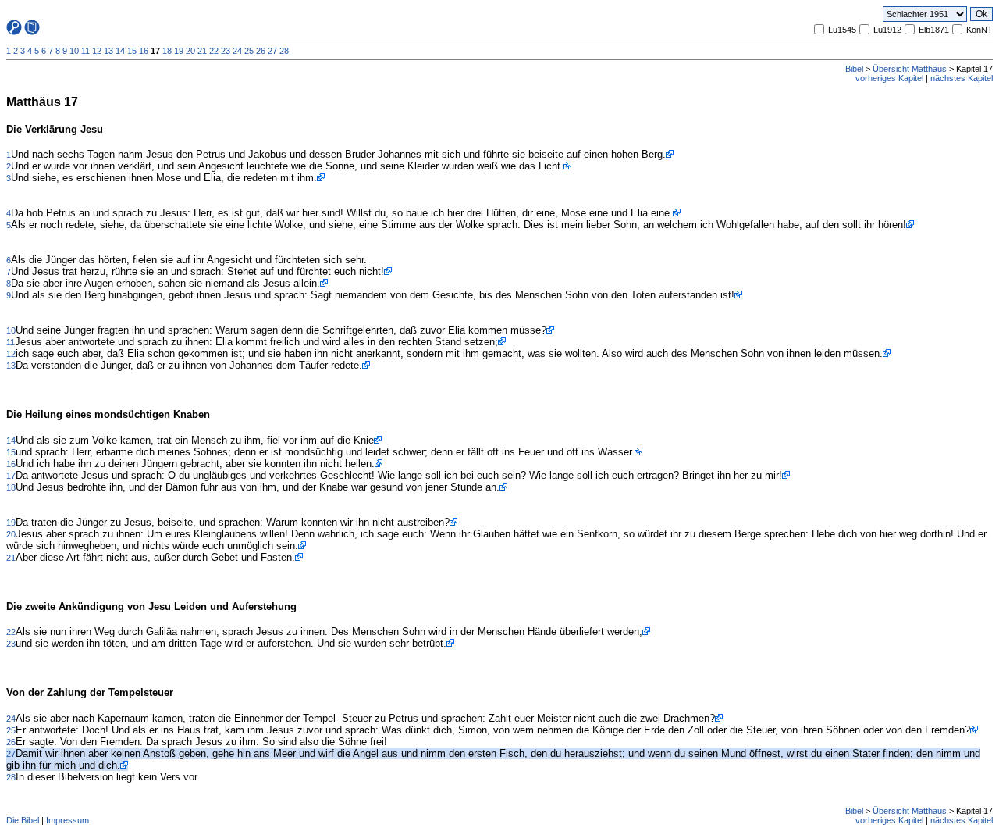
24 (237, 50)
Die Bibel (22, 820)
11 (85, 50)
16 (143, 50)
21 (202, 50)
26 (260, 50)
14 (120, 50)
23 (225, 50)
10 (74, 50)
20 (190, 50)
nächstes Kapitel (961, 78)
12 (96, 50)
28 (284, 50)
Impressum (67, 820)
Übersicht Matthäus (910, 68)
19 (178, 50)
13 (108, 50)
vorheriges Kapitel (889, 78)
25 (249, 50)
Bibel (854, 68)
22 (214, 50)
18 (167, 50)
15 (132, 50)
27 (272, 50)
